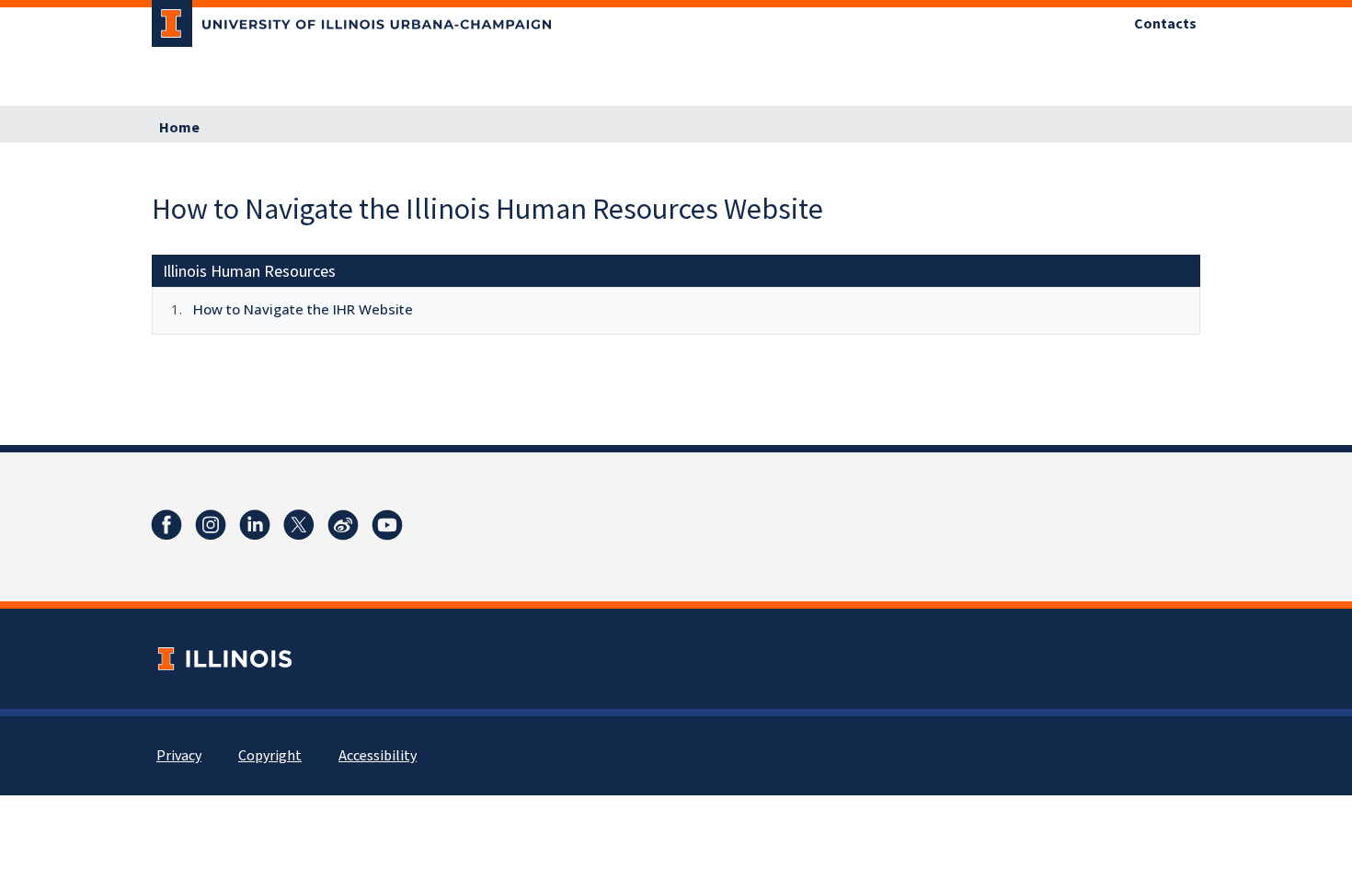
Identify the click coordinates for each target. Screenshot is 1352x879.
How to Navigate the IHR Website (303, 309)
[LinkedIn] (255, 525)
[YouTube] (387, 525)
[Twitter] (299, 525)
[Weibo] (343, 525)
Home (179, 128)
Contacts (1165, 24)
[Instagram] (210, 525)
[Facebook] (166, 525)
